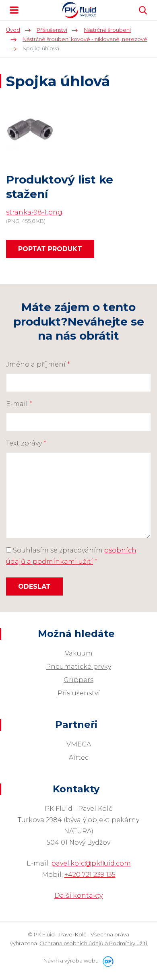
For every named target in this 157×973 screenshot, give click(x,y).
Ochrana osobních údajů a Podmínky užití (93, 943)
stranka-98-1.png (34, 212)
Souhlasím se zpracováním (71, 555)
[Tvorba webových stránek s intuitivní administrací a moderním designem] (107, 960)
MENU (14, 10)
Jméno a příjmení (38, 364)
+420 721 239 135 (90, 874)
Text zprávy (26, 443)
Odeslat (34, 586)
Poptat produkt (50, 249)
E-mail (19, 404)
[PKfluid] (79, 10)
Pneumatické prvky (78, 666)
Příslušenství (79, 693)
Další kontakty (78, 895)
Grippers (78, 680)
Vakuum (79, 653)
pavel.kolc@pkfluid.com (91, 863)
